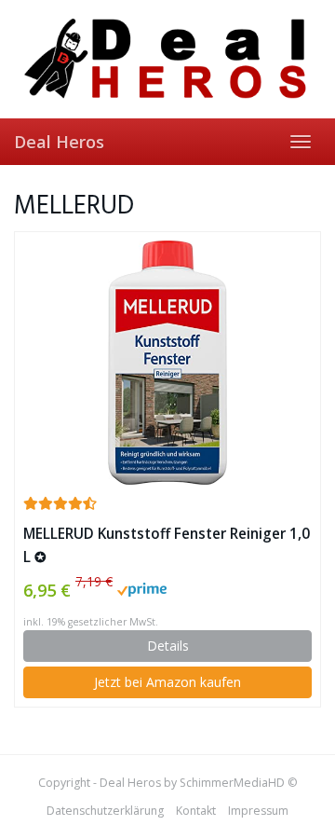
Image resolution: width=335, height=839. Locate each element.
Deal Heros (59, 142)
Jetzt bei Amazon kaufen (167, 682)
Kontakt (196, 810)
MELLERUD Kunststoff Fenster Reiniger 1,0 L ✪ (166, 545)
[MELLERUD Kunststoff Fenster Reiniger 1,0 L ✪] (167, 363)
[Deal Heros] (167, 59)
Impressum (258, 810)
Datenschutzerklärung (105, 810)
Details (168, 645)
